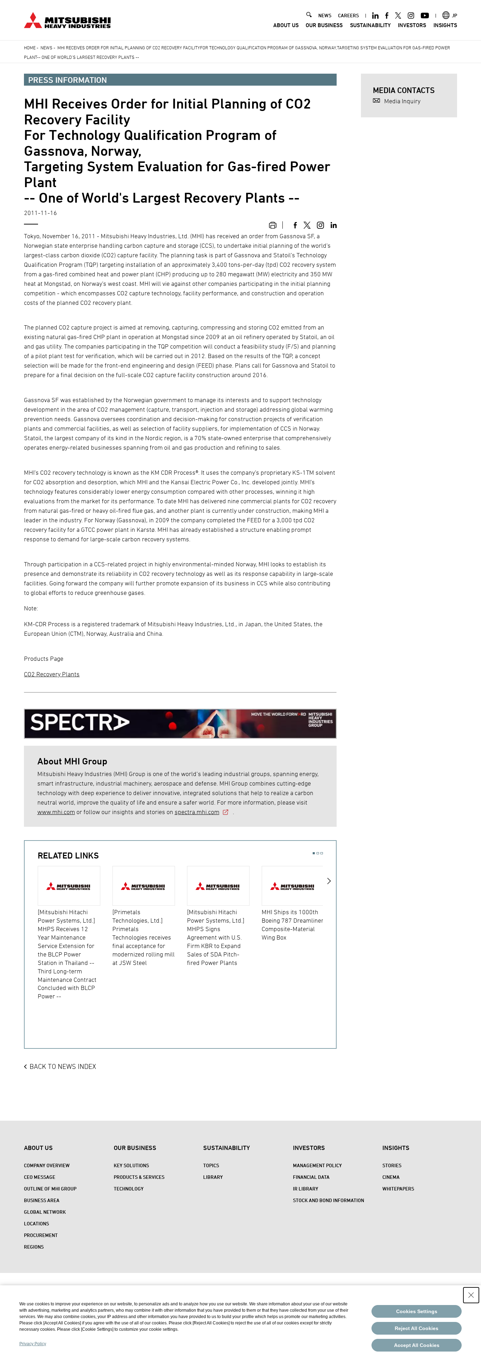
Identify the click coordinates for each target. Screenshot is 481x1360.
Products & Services (139, 1177)
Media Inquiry (402, 101)
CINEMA (391, 1177)
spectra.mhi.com (197, 812)
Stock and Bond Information (328, 1200)
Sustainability (370, 25)
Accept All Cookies (416, 1345)
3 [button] (321, 853)
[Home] (67, 19)
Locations (36, 1223)
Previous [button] (31, 941)
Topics (211, 1165)
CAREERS (348, 15)
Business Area (42, 1200)
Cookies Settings (416, 1311)
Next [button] (329, 941)
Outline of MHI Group (50, 1189)
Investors (412, 25)
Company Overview (47, 1165)
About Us (286, 25)
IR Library (305, 1189)
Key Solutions (131, 1165)
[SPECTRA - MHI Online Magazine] (180, 720)
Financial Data (311, 1177)
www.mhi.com (56, 812)
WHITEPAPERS (398, 1189)
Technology (129, 1189)
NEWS (324, 15)
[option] (75, 933)
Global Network (45, 1212)
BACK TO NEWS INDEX (63, 1066)
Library (213, 1177)
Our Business (324, 25)
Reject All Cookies (416, 1328)
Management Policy (317, 1165)
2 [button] (318, 853)
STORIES (391, 1165)
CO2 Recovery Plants (52, 674)
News (46, 47)
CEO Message (39, 1177)
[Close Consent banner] (471, 1295)
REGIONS (34, 1247)
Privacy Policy (32, 1343)
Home (30, 47)
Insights (445, 25)
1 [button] (314, 853)
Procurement (41, 1235)
